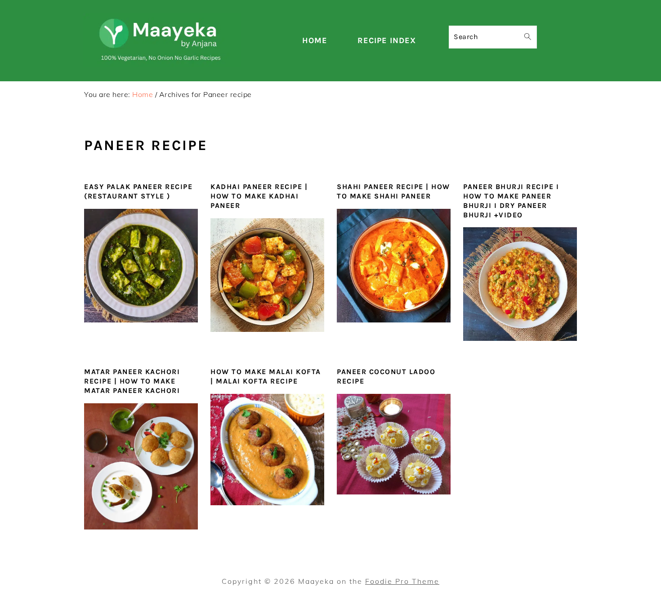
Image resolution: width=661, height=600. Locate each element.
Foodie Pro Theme (402, 581)
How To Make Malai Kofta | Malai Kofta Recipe (265, 376)
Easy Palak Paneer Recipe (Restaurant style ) (138, 191)
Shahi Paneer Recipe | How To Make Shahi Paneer (393, 191)
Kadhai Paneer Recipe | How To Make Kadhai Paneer (259, 196)
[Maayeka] (162, 64)
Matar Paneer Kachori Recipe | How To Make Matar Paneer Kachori (132, 381)
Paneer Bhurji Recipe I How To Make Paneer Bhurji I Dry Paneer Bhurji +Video (511, 200)
